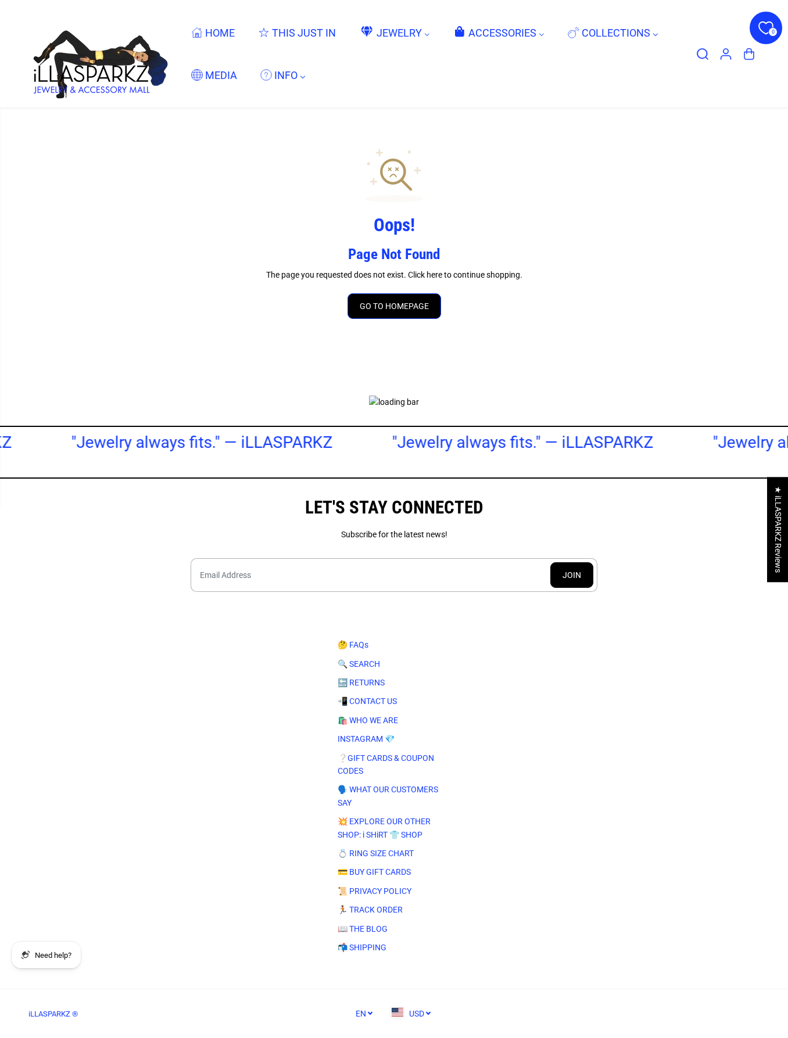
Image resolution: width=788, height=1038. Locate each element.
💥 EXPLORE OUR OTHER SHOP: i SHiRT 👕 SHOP (384, 828)
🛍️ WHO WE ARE (368, 720)
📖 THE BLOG (363, 928)
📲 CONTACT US (367, 701)
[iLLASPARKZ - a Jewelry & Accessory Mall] (98, 53)
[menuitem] (212, 32)
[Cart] (749, 54)
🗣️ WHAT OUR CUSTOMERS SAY (388, 796)
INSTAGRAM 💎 (366, 739)
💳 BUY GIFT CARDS (374, 872)
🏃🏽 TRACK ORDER (370, 909)
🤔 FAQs (353, 644)
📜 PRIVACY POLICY (374, 891)
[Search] (702, 54)
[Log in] (725, 54)
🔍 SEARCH (359, 664)
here (434, 274)
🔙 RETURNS (361, 682)
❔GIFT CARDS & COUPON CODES (386, 764)
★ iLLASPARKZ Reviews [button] (778, 529)
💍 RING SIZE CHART (376, 853)
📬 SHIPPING (362, 947)
